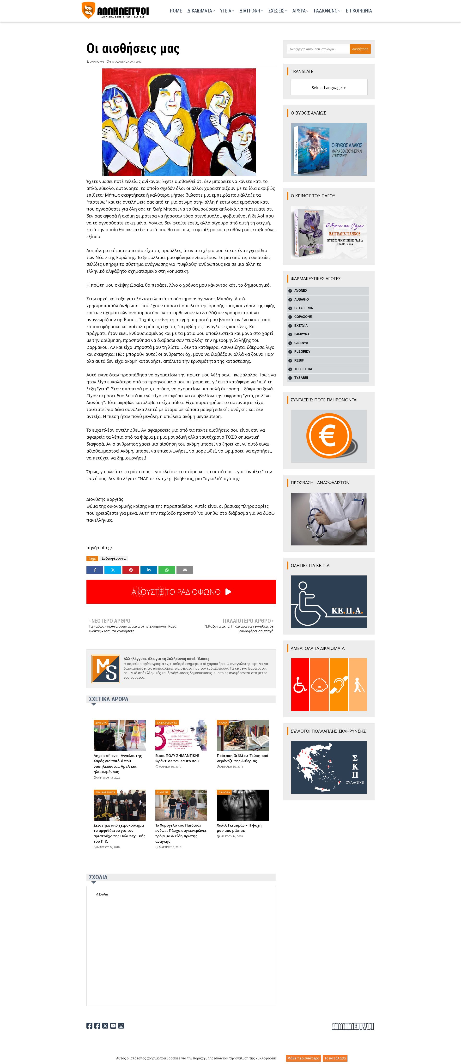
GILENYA (301, 343)
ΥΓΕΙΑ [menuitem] (225, 11)
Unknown (97, 61)
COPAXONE (303, 317)
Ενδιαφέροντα (114, 558)
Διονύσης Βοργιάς (104, 499)
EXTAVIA (301, 325)
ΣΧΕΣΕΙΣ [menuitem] (276, 11)
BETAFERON (303, 308)
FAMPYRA (301, 334)
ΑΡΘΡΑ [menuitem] (299, 11)
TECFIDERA (303, 369)
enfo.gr (105, 547)
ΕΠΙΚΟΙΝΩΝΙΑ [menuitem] (359, 11)
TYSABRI (301, 378)
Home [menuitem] (176, 11)
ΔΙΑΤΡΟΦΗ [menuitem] (249, 11)
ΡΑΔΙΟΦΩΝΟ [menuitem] (326, 11)
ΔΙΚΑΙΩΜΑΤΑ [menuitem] (199, 11)
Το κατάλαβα (335, 1058)
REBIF (299, 360)
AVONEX (300, 290)
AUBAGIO (301, 299)
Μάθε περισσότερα (303, 1058)
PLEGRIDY (302, 351)
